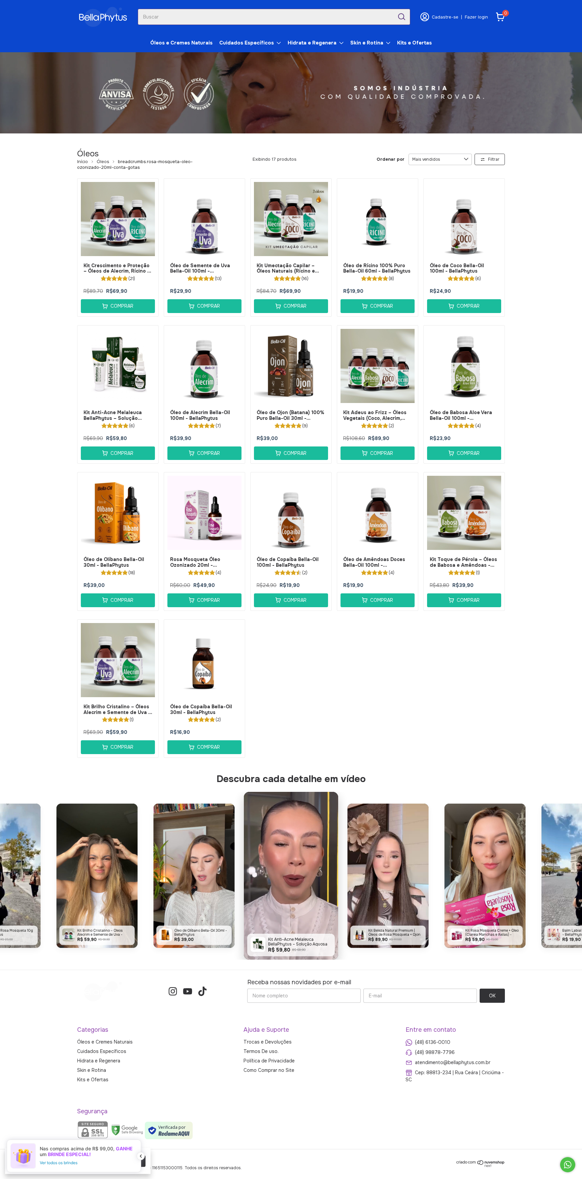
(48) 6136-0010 (432, 1042)
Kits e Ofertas (414, 42)
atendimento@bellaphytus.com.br (452, 1062)
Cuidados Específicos (246, 42)
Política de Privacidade (269, 1061)
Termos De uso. (261, 1051)
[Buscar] (401, 16)
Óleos (103, 161)
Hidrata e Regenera (312, 42)
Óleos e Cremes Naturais (181, 42)
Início (82, 161)
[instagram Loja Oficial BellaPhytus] (172, 991)
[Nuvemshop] (480, 1165)
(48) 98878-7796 (435, 1052)
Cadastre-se (445, 17)
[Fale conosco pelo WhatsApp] (567, 1164)
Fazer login (476, 17)
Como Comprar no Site (269, 1070)
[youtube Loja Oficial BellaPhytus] (187, 991)
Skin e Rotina (366, 42)
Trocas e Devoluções (268, 1042)
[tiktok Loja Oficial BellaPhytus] (202, 991)
